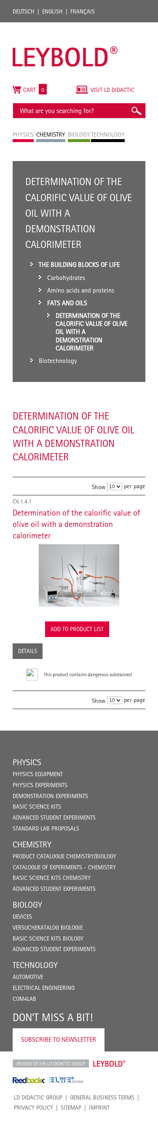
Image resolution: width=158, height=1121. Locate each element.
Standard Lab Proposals (46, 828)
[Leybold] (65, 26)
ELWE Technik (66, 1080)
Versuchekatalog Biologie (48, 927)
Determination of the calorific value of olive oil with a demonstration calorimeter (76, 524)
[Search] (136, 111)
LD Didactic (51, 1063)
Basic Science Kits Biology (48, 938)
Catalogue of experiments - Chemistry (64, 867)
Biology (27, 905)
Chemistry (32, 844)
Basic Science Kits (37, 806)
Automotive (28, 976)
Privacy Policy (33, 1107)
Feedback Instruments (29, 1080)
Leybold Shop (109, 1063)
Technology (35, 965)
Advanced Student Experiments (54, 817)
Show (98, 486)
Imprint (99, 1107)
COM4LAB (24, 998)
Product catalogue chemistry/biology (64, 856)
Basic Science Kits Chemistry (52, 877)
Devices (22, 916)
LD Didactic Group (38, 1097)
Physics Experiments (40, 785)
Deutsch (24, 11)
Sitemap (71, 1107)
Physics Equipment (38, 774)
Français (82, 11)
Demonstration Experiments (50, 796)
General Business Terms (102, 1097)
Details (27, 651)
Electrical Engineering (44, 987)
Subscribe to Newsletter (58, 1039)
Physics (27, 762)
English (52, 11)
